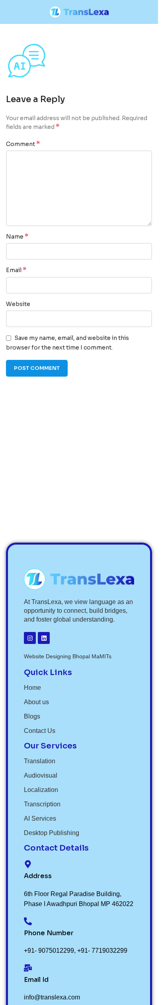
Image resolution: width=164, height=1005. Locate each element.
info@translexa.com (52, 997)
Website (18, 304)
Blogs (32, 716)
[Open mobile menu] (9, 12)
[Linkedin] (44, 638)
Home (32, 687)
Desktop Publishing (51, 832)
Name (17, 236)
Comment (23, 144)
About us (36, 702)
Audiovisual (40, 775)
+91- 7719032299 (102, 950)
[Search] (149, 12)
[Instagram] (30, 638)
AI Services (40, 818)
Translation (39, 761)
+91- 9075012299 (49, 950)
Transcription (42, 804)
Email (16, 270)
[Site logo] (79, 11)
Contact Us (39, 730)
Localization (41, 789)
